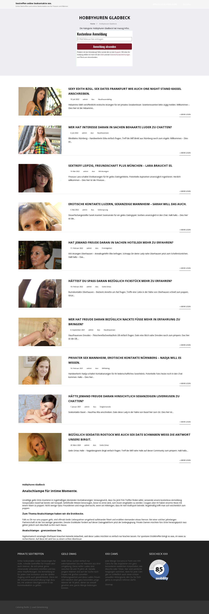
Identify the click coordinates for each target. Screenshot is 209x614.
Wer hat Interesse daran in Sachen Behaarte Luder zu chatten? (120, 127)
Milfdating (105, 368)
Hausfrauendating (105, 99)
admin (85, 99)
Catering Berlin (22, 607)
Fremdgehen (107, 248)
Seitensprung (103, 210)
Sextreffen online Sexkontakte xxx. (34, 3)
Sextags (187, 4)
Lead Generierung (39, 607)
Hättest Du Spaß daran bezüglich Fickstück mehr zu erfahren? (120, 281)
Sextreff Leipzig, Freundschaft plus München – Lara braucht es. (120, 166)
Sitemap (109, 584)
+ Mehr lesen (185, 114)
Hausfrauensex (103, 133)
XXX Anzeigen (104, 171)
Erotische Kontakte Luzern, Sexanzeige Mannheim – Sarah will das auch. (127, 204)
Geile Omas (106, 287)
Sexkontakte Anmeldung (165, 4)
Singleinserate (105, 407)
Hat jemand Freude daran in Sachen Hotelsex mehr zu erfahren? (120, 242)
